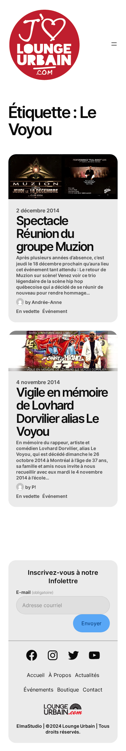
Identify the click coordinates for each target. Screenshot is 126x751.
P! (34, 487)
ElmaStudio (29, 726)
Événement (54, 311)
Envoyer (91, 623)
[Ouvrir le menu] (114, 44)
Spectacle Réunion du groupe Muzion (54, 233)
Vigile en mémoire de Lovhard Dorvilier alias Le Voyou (62, 412)
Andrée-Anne (47, 302)
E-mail (34, 592)
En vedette (27, 311)
